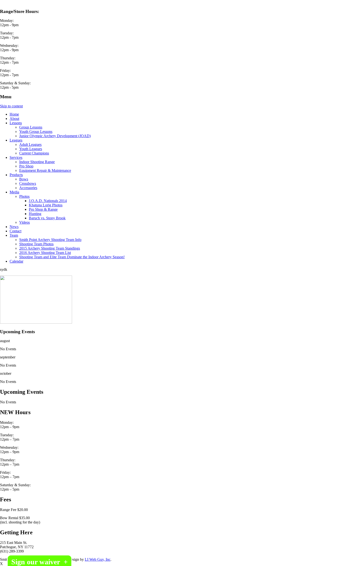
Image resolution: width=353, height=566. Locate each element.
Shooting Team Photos (36, 244)
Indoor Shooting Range (37, 162)
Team (14, 235)
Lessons (16, 123)
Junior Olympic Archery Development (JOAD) (55, 136)
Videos (24, 222)
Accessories (28, 188)
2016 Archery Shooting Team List (45, 253)
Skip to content (11, 106)
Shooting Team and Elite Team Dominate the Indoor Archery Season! (72, 257)
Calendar (16, 261)
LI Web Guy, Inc (97, 559)
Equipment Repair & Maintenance (45, 170)
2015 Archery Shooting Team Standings (49, 248)
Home (14, 114)
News (14, 227)
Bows (23, 179)
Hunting (35, 214)
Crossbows (27, 183)
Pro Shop (26, 166)
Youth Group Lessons (35, 131)
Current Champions (34, 153)
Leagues (16, 140)
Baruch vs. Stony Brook (47, 218)
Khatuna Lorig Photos (45, 205)
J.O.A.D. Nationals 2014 (48, 201)
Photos (24, 196)
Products (16, 175)
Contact (15, 231)
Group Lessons (30, 127)
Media (14, 192)
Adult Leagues (30, 144)
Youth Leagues (30, 149)
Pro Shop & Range (43, 209)
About (14, 119)
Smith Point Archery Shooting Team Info (50, 240)
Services (16, 157)
